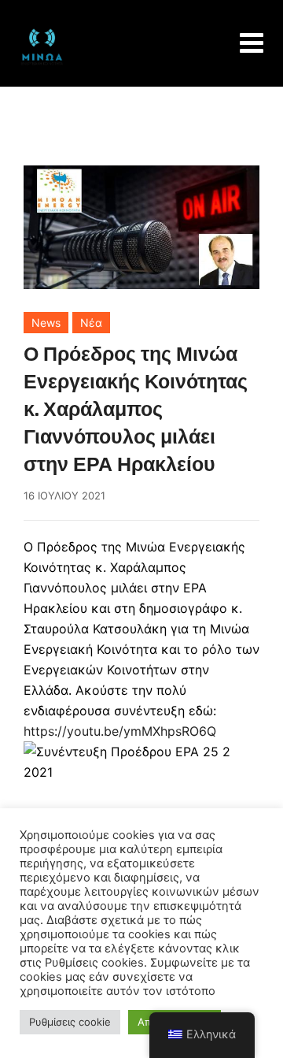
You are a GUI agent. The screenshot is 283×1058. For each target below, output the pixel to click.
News (46, 322)
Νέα (91, 322)
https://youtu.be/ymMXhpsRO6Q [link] (120, 731)
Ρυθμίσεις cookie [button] (70, 1021)
